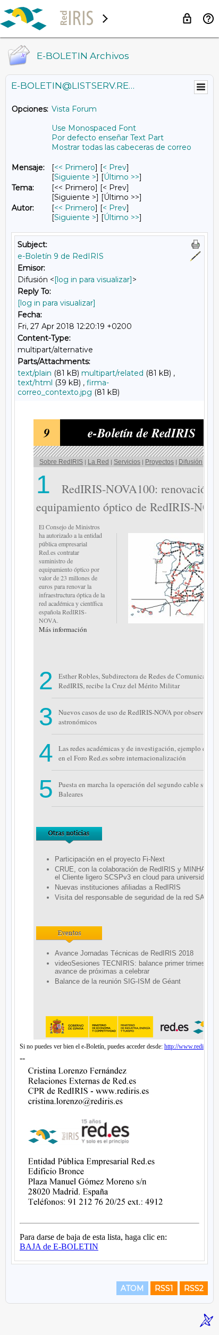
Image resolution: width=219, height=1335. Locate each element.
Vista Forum (74, 109)
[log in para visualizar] (93, 279)
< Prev (115, 167)
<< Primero (74, 167)
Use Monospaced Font (94, 128)
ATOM (132, 1288)
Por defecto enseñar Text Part (108, 137)
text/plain (35, 373)
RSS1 (164, 1288)
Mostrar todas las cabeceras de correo (121, 147)
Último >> (121, 177)
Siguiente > (75, 177)
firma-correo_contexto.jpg (63, 387)
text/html (35, 382)
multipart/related (112, 373)
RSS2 (194, 1288)
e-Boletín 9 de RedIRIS (61, 256)
